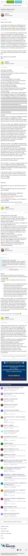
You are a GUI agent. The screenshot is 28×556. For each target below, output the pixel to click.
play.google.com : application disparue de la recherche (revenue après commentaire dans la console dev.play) (15, 476)
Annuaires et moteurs (11, 405)
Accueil (2, 538)
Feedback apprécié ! (8, 443)
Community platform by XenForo (12, 553)
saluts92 (5, 501)
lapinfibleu (6, 508)
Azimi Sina (6, 463)
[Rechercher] (26, 2)
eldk (5, 478)
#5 (26, 322)
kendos (5, 455)
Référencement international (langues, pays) (16, 455)
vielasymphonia (7, 437)
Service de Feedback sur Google (11, 431)
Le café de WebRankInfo (11, 514)
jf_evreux (5, 444)
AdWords (9, 394)
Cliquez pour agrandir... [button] (14, 269)
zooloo (5, 450)
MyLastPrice (6, 411)
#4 (26, 254)
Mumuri (5, 432)
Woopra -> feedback (9, 425)
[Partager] (25, 19)
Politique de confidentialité (6, 533)
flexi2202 (5, 470)
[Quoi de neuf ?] (23, 2)
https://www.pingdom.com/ (7, 197)
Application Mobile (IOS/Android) (11, 513)
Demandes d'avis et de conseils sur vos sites (17, 444)
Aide (2, 535)
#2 (26, 67)
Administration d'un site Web (13, 389)
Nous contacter (4, 528)
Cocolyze (3, 33)
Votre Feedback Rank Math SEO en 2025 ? (14, 387)
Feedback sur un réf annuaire (11, 404)
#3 (26, 212)
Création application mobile (10, 506)
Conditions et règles (5, 531)
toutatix (5, 389)
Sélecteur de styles (4, 526)
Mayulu (5, 492)
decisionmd (6, 419)
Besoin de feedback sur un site (11, 449)
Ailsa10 (3, 11)
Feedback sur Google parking (11, 399)
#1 (26, 19)
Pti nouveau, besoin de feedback (11, 410)
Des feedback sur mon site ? (10, 436)
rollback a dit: (4, 257)
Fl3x (4, 514)
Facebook (10, 470)
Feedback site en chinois (10, 454)
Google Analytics (10, 400)
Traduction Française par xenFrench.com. (9, 554)
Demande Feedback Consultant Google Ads (14, 393)
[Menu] (2, 1)
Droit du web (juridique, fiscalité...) (14, 485)
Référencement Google (12, 432)
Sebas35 (5, 485)
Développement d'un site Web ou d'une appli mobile (16, 478)
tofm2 (5, 400)
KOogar (5, 405)
